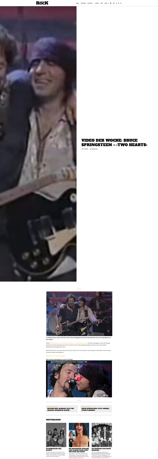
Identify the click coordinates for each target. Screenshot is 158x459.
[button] (114, 3)
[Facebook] (116, 3)
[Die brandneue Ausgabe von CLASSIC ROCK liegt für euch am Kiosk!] (79, 435)
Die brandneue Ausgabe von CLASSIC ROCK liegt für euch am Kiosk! (79, 450)
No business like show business (101, 449)
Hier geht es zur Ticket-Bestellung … (56, 356)
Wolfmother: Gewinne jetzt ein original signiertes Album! (60, 409)
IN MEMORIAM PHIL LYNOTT (54, 449)
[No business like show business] (102, 435)
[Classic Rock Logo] (42, 3)
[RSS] (121, 3)
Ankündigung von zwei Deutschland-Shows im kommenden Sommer (69, 343)
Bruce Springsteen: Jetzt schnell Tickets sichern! (95, 409)
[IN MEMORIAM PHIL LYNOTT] (56, 435)
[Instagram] (119, 3)
